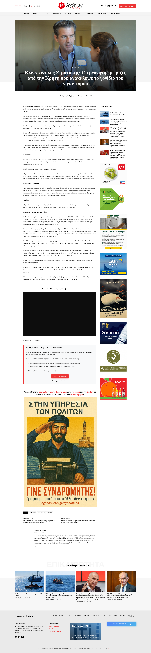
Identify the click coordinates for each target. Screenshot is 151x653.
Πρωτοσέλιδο (41, 512)
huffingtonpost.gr (28, 340)
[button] (26, 6)
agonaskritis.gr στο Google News (53, 392)
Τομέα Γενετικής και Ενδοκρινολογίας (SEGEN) (69, 109)
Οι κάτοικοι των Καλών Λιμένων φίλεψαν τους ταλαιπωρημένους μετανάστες (39, 521)
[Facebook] (35, 546)
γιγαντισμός (32, 512)
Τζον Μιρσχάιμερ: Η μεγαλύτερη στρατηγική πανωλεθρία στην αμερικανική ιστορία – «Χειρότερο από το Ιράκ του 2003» (118, 143)
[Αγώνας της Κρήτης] (27, 538)
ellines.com (37, 340)
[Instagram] (16, 637)
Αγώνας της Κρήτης (68, 96)
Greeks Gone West (47, 289)
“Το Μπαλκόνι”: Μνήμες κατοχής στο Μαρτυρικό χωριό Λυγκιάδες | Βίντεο (78, 521)
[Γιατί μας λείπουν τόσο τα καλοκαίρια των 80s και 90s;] (104, 114)
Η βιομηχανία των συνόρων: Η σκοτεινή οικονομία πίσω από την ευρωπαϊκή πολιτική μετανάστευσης (59, 595)
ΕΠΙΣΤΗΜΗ (75, 67)
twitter (90, 392)
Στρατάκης (50, 512)
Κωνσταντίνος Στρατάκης (32, 106)
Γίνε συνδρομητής (59, 376)
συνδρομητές (77, 394)
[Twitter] (38, 546)
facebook (76, 392)
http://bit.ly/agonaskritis (39, 532)
